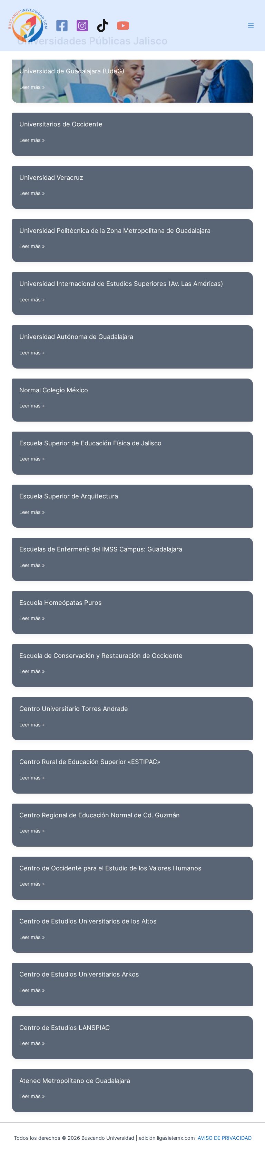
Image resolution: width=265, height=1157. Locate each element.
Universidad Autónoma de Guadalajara (76, 336)
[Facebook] (62, 26)
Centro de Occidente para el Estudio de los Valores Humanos (110, 868)
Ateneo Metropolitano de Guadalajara (74, 1080)
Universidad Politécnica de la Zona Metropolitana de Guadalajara (114, 230)
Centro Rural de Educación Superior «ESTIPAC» (89, 761)
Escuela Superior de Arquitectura (68, 496)
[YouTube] (123, 26)
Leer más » (32, 87)
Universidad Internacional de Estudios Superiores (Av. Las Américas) (121, 283)
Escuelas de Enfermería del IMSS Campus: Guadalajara (100, 549)
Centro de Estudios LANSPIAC (64, 1027)
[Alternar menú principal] (251, 25)
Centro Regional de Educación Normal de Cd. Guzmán (99, 815)
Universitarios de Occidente (60, 124)
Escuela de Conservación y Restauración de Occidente (101, 655)
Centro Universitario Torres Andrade (73, 708)
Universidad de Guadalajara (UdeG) (72, 71)
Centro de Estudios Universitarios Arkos (79, 974)
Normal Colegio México (53, 390)
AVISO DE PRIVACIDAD (225, 1138)
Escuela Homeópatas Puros (60, 602)
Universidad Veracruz (51, 177)
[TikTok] (103, 26)
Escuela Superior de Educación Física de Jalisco (90, 443)
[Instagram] (82, 26)
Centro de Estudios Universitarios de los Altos (88, 921)
